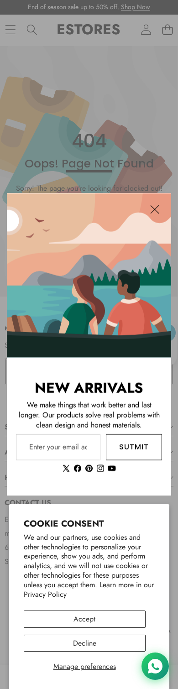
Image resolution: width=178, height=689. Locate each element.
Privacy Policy (45, 594)
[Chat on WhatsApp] (155, 666)
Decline (84, 643)
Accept (84, 619)
